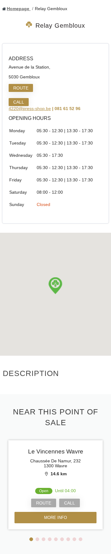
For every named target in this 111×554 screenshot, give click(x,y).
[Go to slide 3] (43, 539)
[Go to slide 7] (68, 539)
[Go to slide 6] (62, 539)
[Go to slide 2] (37, 539)
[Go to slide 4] (49, 539)
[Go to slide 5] (56, 539)
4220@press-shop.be (30, 108)
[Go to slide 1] (31, 539)
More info (55, 517)
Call (18, 102)
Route (20, 87)
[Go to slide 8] (74, 539)
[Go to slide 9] (80, 539)
